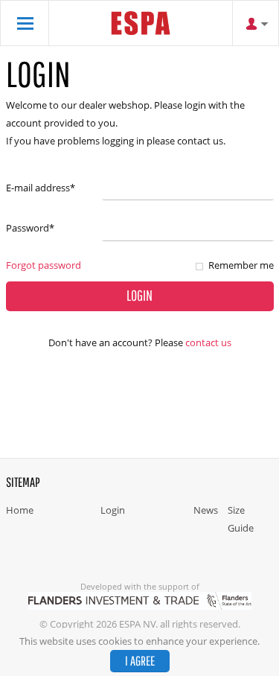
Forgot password (43, 265)
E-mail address (40, 187)
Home (19, 510)
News (205, 510)
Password (30, 228)
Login (112, 510)
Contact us (208, 342)
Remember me (241, 265)
